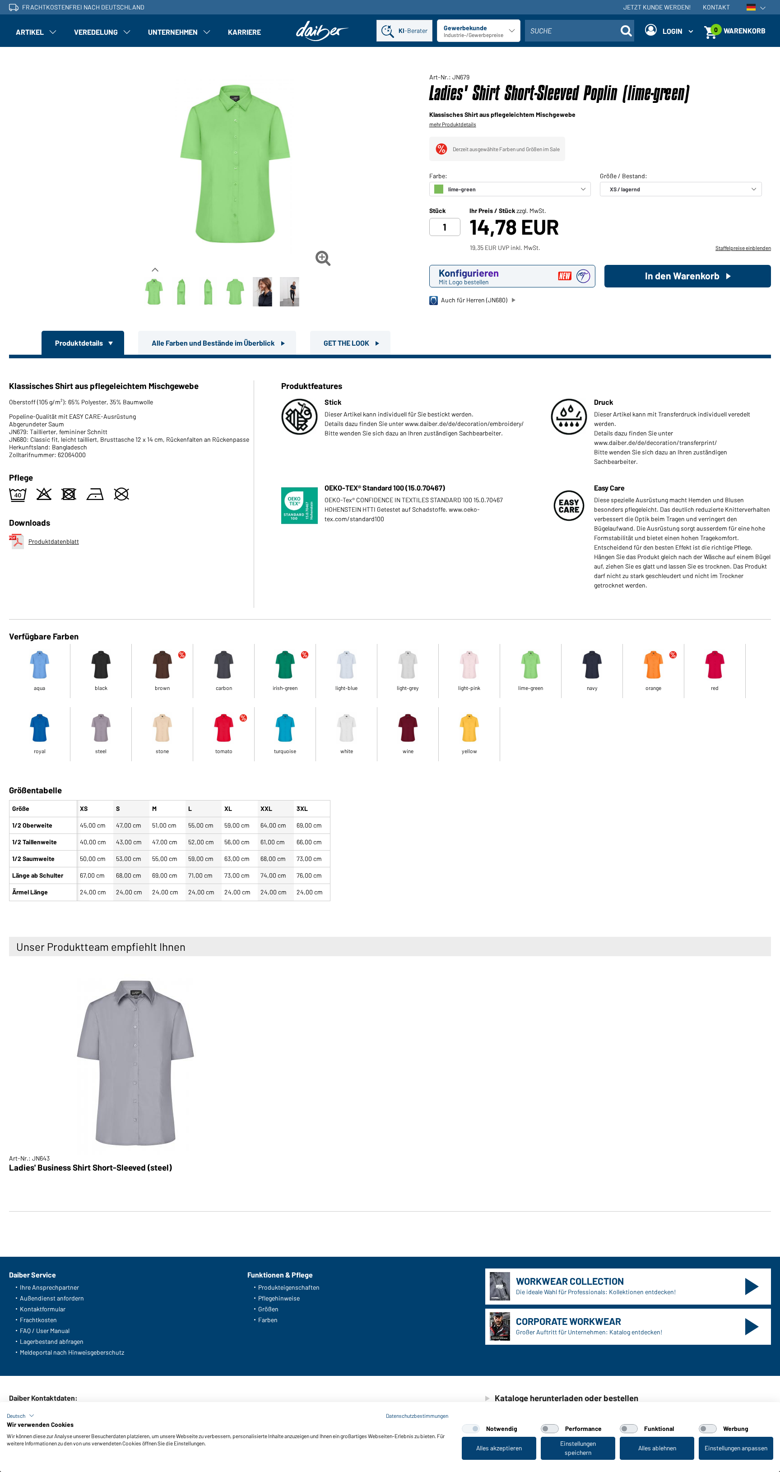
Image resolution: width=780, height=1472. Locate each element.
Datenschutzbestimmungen (417, 1415)
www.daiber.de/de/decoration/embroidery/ (464, 423)
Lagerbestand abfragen (52, 1341)
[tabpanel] (390, 631)
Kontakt (716, 7)
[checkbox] (471, 1428)
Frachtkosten (38, 1320)
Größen (268, 1309)
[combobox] (579, 31)
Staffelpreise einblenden (743, 248)
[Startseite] (323, 31)
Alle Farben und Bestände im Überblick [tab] (214, 342)
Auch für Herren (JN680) (474, 300)
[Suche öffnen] (626, 30)
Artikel (30, 32)
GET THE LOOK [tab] (347, 342)
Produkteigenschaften (289, 1287)
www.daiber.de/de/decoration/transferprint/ (655, 442)
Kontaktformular (42, 1309)
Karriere (244, 32)
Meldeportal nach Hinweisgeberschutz (72, 1352)
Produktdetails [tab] (79, 342)
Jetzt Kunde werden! (657, 7)
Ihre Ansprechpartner (49, 1287)
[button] (20, 1416)
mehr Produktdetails (452, 124)
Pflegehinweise (279, 1298)
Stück (437, 210)
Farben (268, 1320)
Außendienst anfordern (52, 1298)
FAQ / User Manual (45, 1330)
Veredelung (96, 32)
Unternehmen (173, 32)
